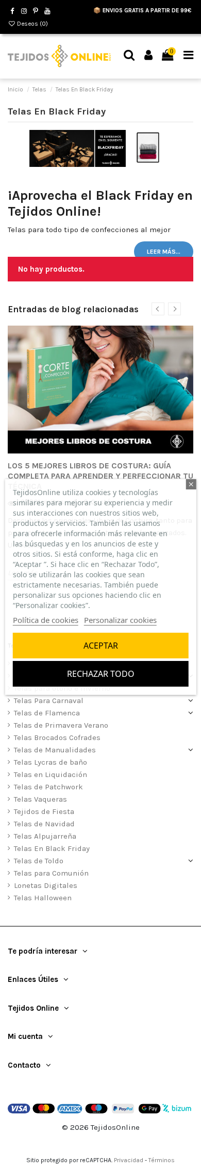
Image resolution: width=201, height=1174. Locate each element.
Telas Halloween (43, 897)
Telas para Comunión (51, 873)
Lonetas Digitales (45, 885)
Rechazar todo (101, 673)
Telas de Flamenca (47, 712)
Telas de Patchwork (48, 786)
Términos (161, 1160)
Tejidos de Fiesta (44, 811)
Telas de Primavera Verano (61, 725)
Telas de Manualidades (55, 749)
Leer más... (163, 251)
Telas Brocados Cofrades (57, 737)
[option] (100, 453)
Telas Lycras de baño (50, 762)
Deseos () (31, 23)
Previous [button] (158, 308)
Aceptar (100, 645)
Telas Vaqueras (40, 799)
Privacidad (128, 1160)
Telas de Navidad (44, 823)
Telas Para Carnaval (48, 700)
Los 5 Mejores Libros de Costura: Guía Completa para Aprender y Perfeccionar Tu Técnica (100, 476)
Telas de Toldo (38, 860)
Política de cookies (45, 620)
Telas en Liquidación (50, 774)
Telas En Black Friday (52, 848)
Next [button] (174, 308)
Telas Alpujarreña (45, 836)
